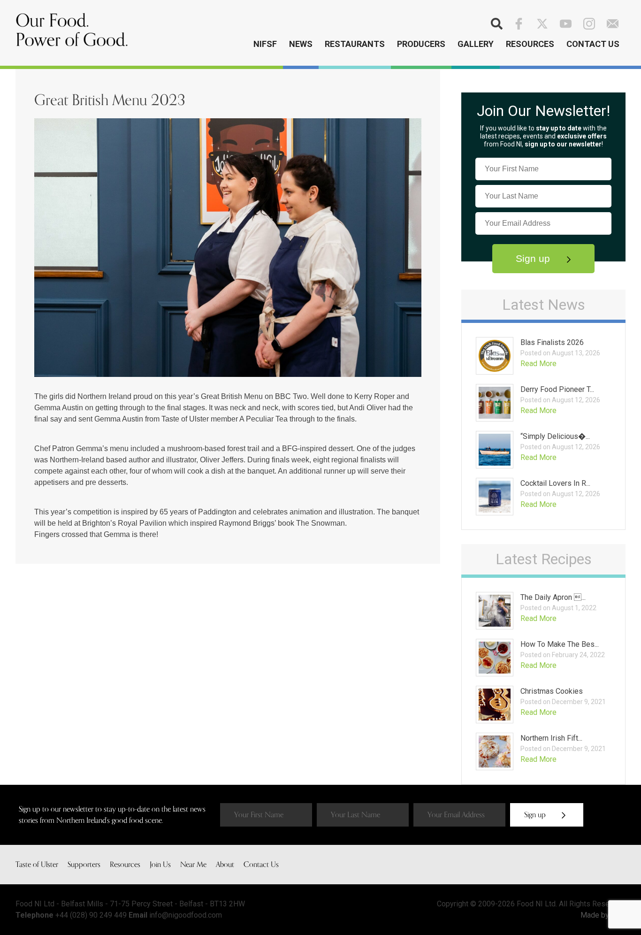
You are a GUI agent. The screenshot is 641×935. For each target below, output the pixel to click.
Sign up (534, 258)
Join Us (160, 864)
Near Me (193, 864)
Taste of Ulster (36, 864)
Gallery (476, 44)
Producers (421, 44)
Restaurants (355, 44)
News (301, 44)
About (225, 864)
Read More (538, 363)
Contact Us (592, 44)
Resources (530, 44)
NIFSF (265, 44)
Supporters (84, 864)
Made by (595, 915)
